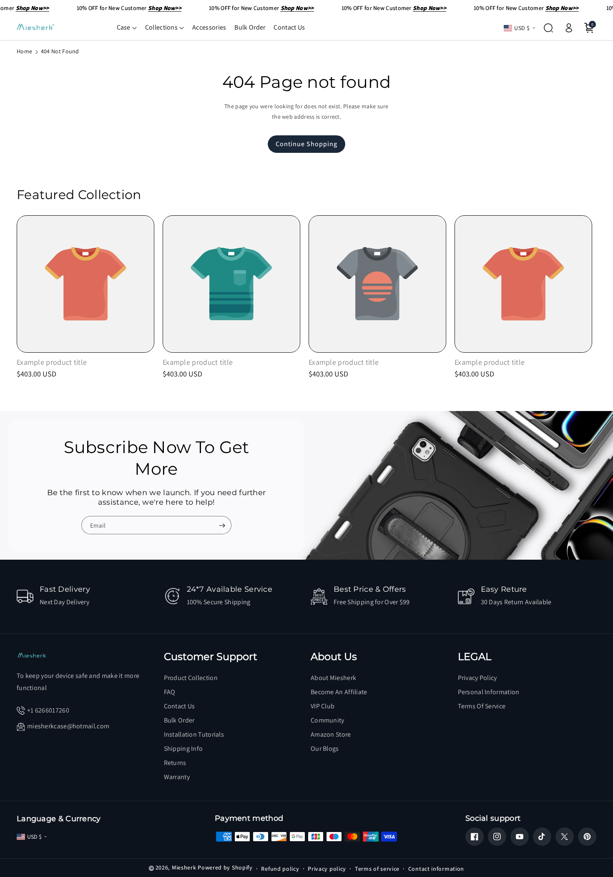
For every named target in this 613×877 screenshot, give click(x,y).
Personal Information (489, 692)
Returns (175, 762)
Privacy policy (327, 868)
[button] (127, 27)
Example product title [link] (52, 362)
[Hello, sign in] (569, 28)
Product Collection (191, 677)
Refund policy (280, 868)
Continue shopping (306, 144)
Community (327, 720)
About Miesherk (333, 677)
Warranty (177, 776)
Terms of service (377, 868)
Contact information (436, 868)
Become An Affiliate (339, 692)
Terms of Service (482, 706)
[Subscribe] (222, 525)
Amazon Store (331, 734)
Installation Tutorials (194, 734)
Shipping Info (183, 748)
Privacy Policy (477, 677)
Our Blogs (325, 748)
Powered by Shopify (225, 867)
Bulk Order (179, 720)
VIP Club (322, 706)
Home (24, 51)
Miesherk (184, 867)
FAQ (170, 692)
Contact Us (179, 706)
